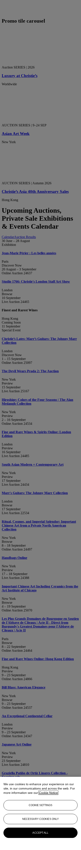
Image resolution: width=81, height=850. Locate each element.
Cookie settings (40, 805)
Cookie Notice (48, 792)
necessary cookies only (40, 819)
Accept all (40, 832)
